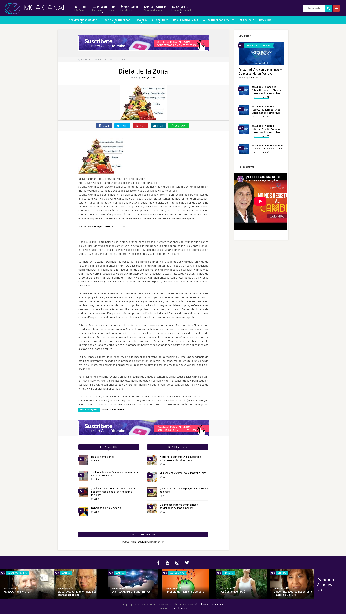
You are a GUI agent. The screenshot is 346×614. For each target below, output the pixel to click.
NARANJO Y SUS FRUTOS (17, 591)
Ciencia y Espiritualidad (116, 20)
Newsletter (265, 20)
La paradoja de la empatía (106, 508)
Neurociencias (177, 573)
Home (80, 8)
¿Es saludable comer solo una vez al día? (183, 473)
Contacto (248, 20)
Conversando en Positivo (258, 45)
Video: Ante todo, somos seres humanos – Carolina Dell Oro (297, 593)
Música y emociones (102, 457)
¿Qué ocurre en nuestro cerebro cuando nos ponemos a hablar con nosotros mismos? (113, 492)
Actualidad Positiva (17, 573)
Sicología (141, 20)
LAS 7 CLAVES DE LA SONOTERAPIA (131, 591)
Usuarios (181, 8)
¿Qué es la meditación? (234, 591)
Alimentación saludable (113, 409)
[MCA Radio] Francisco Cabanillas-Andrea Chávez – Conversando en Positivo (267, 90)
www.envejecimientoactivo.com (106, 226)
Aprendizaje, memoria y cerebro (185, 591)
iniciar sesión (138, 541)
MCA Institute (155, 8)
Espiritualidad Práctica (220, 20)
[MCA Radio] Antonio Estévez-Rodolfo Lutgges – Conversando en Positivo (266, 109)
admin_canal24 (148, 77)
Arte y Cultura (160, 20)
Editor (96, 461)
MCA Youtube (103, 8)
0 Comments (119, 60)
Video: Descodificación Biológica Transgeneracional (77, 593)
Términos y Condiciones (209, 604)
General (66, 573)
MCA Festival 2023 (187, 20)
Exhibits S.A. (180, 608)
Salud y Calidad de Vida (83, 20)
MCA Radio (129, 8)
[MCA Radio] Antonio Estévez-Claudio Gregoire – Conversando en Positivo (267, 129)
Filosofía (228, 573)
